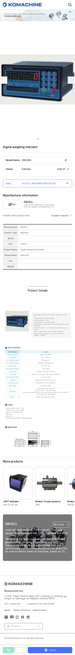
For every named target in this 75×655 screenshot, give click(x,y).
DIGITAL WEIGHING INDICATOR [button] (39, 183)
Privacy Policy (40, 610)
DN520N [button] (26, 160)
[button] (68, 624)
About (7, 610)
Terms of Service (21, 610)
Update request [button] (59, 215)
